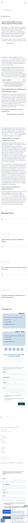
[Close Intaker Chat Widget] (27, 506)
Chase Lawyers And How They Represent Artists (13, 85)
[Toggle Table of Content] (23, 80)
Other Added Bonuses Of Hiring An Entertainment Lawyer (14, 82)
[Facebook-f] (10, 349)
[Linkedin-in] (22, 349)
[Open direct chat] (25, 506)
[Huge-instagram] (6, 349)
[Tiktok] (14, 349)
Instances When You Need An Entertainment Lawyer (14, 84)
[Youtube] (18, 349)
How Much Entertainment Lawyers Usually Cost (13, 83)
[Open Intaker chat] (13, 522)
